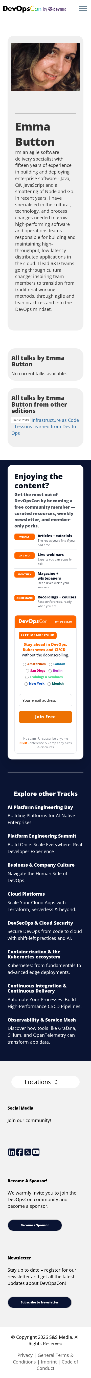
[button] (45, 1082)
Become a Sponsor (35, 1225)
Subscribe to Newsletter (40, 1302)
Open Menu (82, 9)
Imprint (49, 1362)
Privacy (25, 1355)
